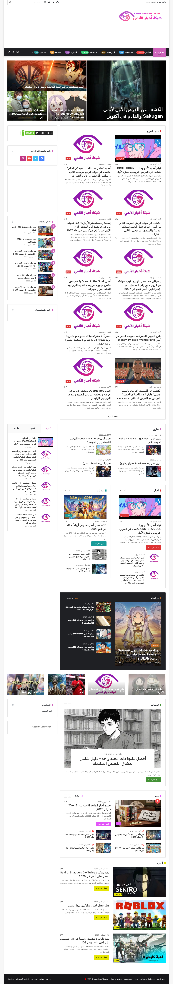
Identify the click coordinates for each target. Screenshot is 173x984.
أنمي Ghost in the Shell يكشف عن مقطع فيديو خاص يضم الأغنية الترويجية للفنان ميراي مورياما (89, 285)
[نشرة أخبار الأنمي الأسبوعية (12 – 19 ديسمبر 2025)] (45, 267)
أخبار (143, 52)
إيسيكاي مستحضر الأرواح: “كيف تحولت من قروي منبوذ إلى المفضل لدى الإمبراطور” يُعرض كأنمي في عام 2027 (88, 226)
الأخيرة (49, 428)
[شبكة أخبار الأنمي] (141, 16)
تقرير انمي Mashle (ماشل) (97, 463)
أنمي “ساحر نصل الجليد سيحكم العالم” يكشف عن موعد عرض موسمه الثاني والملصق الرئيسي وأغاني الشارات (89, 171)
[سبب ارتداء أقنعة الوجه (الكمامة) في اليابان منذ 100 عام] (27, 106)
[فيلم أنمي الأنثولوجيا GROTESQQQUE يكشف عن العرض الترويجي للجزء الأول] (45, 442)
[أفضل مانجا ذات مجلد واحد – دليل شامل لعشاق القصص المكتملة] (99, 554)
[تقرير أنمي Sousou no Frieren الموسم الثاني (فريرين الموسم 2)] (103, 450)
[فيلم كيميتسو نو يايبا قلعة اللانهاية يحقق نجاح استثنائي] (46, 75)
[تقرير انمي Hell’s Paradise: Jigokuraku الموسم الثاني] (153, 450)
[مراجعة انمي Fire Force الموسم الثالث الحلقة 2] (103, 634)
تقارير (71, 52)
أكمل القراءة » (153, 547)
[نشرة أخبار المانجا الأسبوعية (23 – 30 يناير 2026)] (103, 835)
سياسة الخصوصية (37, 979)
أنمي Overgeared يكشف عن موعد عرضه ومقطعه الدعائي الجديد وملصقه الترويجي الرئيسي (89, 394)
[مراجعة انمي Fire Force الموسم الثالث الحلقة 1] (103, 647)
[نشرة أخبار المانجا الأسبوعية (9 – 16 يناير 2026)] (103, 848)
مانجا (55, 52)
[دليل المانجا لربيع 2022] (25, 684)
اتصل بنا (11, 979)
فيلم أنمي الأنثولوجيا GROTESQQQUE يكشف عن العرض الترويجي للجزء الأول (140, 529)
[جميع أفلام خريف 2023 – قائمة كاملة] (45, 231)
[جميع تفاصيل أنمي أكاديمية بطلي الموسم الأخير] (99, 569)
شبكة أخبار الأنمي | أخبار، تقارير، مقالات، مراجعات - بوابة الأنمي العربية (120, 979)
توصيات (89, 52)
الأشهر (33, 428)
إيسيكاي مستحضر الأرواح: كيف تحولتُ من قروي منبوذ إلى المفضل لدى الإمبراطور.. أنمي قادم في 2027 (139, 285)
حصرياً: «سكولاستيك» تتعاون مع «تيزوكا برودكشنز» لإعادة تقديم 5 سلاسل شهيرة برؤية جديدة (88, 339)
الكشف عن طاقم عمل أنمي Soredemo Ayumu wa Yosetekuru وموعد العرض (68, 113)
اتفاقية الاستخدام (22, 979)
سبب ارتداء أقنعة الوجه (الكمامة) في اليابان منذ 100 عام (28, 113)
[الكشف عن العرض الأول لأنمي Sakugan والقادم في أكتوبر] (126, 90)
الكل (76, 598)
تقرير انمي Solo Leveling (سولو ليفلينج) (140, 463)
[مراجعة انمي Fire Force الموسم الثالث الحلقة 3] (103, 621)
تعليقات (16, 428)
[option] (86, 90)
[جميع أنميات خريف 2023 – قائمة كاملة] (45, 243)
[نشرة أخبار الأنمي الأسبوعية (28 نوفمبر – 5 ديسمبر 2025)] (45, 255)
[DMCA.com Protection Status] (36, 136)
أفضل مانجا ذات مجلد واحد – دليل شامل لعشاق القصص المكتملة (78, 556)
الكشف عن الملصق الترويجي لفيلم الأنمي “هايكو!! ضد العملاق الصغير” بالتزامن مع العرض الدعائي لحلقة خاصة (139, 394)
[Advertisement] (59, 27)
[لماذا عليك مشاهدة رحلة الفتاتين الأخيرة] (147, 684)
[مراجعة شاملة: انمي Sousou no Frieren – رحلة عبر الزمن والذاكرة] (138, 634)
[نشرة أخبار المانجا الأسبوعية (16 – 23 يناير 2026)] (153, 848)
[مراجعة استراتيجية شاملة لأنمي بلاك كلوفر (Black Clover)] (103, 607)
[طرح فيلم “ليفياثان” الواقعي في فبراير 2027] (106, 684)
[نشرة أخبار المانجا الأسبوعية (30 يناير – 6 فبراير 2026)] (153, 835)
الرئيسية (158, 52)
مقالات (125, 52)
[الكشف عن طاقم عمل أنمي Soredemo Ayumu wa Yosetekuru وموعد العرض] (67, 106)
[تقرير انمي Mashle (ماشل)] (103, 471)
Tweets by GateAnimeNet (42, 727)
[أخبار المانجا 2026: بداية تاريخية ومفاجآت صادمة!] (45, 279)
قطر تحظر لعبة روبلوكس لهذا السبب (88, 905)
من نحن (48, 979)
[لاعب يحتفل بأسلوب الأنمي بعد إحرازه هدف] (66, 684)
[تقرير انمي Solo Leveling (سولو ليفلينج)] (153, 471)
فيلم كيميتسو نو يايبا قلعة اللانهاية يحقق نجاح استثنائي (54, 86)
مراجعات (108, 52)
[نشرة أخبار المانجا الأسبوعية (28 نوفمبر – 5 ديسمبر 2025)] (45, 291)
